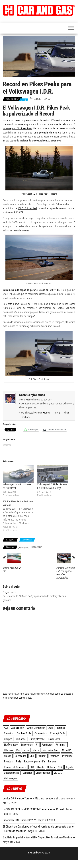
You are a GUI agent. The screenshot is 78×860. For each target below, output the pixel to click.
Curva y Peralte (37, 739)
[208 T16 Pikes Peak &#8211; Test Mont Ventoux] (20, 516)
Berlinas (60, 727)
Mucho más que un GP (12, 569)
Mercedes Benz (50, 750)
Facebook (25, 417)
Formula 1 (61, 744)
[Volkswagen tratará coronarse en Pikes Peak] (18, 473)
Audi (50, 727)
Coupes (8, 739)
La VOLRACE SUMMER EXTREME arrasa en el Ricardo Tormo (38, 809)
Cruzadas (20, 739)
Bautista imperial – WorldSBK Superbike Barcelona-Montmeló (39, 837)
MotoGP (66, 750)
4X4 (6, 727)
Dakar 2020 (54, 739)
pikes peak (24, 547)
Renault (52, 761)
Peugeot (42, 756)
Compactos (40, 733)
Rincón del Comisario (15, 767)
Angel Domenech (36, 727)
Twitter (65, 412)
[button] (39, 10)
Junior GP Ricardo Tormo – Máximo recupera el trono (34, 798)
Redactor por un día (34, 761)
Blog (57, 412)
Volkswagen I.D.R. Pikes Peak (17, 128)
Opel (32, 756)
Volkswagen (36, 546)
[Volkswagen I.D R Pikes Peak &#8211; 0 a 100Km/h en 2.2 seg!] (52, 473)
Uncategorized (11, 772)
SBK (32, 767)
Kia (18, 750)
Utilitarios (27, 772)
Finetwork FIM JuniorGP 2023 (20, 820)
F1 (37, 744)
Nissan (7, 756)
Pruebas (8, 761)
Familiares (47, 744)
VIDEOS (58, 772)
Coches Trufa (24, 733)
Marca (35, 750)
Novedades (27, 539)
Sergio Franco (42, 98)
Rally (18, 761)
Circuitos (9, 733)
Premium (54, 756)
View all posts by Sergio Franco (36, 412)
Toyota (69, 767)
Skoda (40, 767)
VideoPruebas (43, 772)
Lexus (26, 750)
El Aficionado (11, 744)
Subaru (51, 767)
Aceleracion (17, 727)
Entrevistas (27, 744)
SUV (60, 767)
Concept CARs (57, 733)
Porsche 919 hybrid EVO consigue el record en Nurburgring (65, 572)
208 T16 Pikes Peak (27, 208)
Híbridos (8, 750)
